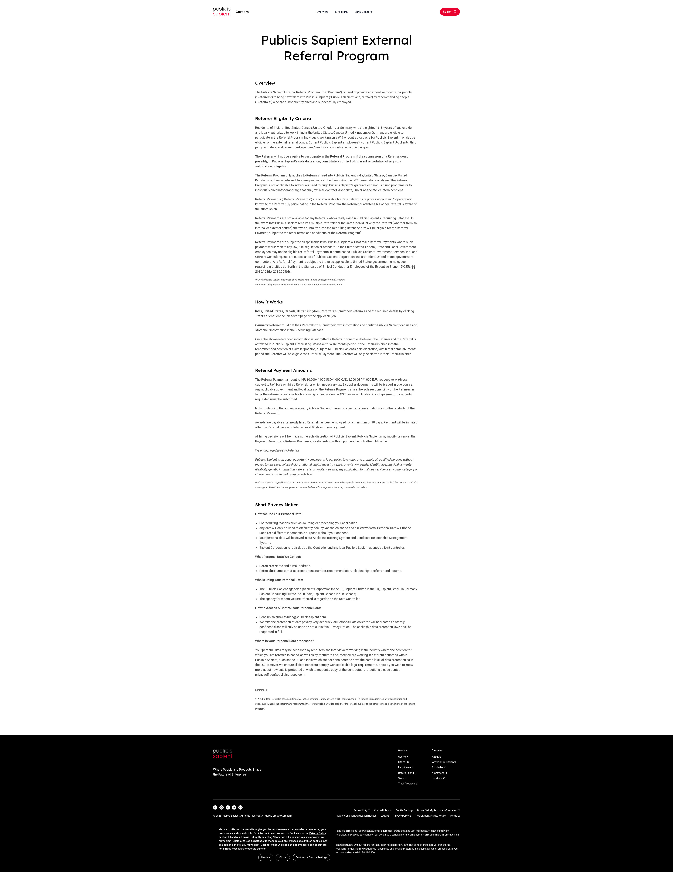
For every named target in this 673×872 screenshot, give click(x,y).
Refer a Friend (406, 772)
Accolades (437, 767)
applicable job (326, 316)
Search (402, 778)
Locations (437, 778)
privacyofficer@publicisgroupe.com (280, 674)
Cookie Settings (404, 810)
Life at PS (403, 762)
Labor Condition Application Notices (356, 815)
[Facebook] (228, 807)
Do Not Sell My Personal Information (437, 810)
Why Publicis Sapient (443, 762)
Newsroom (438, 772)
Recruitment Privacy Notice (431, 815)
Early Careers (405, 767)
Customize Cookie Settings (311, 857)
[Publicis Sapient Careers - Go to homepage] (231, 11)
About (435, 756)
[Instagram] (221, 807)
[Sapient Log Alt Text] (222, 754)
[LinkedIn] (215, 807)
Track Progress (406, 783)
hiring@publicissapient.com (306, 617)
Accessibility (360, 810)
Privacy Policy (401, 815)
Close (282, 857)
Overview (403, 756)
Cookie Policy (381, 810)
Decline (265, 857)
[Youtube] (240, 807)
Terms (453, 815)
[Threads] (234, 807)
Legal (384, 815)
